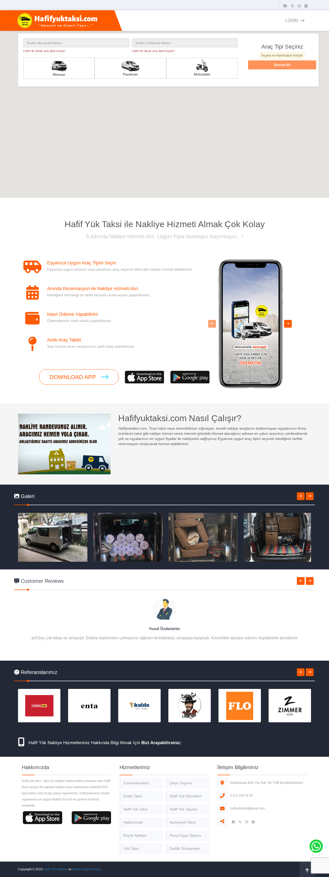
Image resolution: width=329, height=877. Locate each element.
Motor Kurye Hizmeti (86, 869)
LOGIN (292, 20)
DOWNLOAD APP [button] (73, 377)
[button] (212, 324)
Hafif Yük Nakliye (55, 869)
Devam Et (282, 65)
